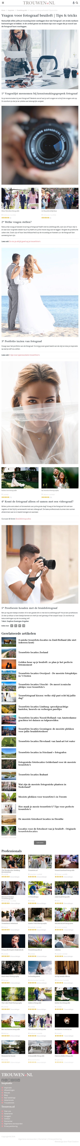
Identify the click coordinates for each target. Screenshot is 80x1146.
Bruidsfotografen (23, 519)
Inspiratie (11, 10)
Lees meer (40, 843)
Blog (6, 1095)
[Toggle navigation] (3, 2)
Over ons (7, 1111)
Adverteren (8, 1113)
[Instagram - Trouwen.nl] (12, 1080)
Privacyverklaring (11, 1126)
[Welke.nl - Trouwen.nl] (18, 1080)
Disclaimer (8, 1121)
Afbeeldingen (9, 1090)
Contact (7, 1118)
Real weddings (9, 1098)
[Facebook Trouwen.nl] (2, 1080)
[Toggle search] (77, 2)
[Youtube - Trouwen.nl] (9, 1080)
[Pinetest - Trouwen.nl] (15, 1080)
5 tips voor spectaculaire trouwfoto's (24, 355)
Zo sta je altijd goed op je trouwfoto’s (24, 241)
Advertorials (9, 1100)
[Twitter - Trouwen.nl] (6, 1080)
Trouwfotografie (22, 10)
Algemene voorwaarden (13, 1124)
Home (3, 10)
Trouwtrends (9, 1103)
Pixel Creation (73, 1141)
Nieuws (7, 1093)
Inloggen (7, 1116)
